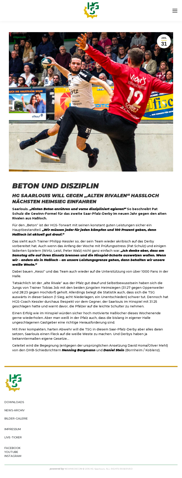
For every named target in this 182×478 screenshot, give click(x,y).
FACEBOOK (12, 448)
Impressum (12, 429)
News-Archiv (14, 410)
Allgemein (19, 37)
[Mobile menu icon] (175, 10)
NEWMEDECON (73, 468)
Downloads (14, 402)
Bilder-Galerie (16, 418)
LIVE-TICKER (13, 437)
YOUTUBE (11, 452)
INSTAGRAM (12, 456)
